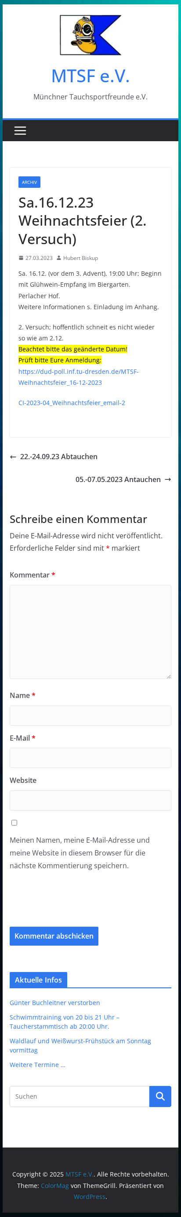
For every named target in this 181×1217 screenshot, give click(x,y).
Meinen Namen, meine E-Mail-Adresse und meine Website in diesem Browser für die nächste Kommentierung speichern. (80, 852)
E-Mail (23, 738)
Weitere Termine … (37, 1064)
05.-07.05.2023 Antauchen (118, 479)
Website (23, 780)
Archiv (29, 182)
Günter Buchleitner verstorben (55, 1002)
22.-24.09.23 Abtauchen (59, 456)
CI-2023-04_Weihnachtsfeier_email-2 (71, 402)
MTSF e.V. (90, 75)
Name (23, 695)
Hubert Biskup (80, 258)
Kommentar (32, 575)
